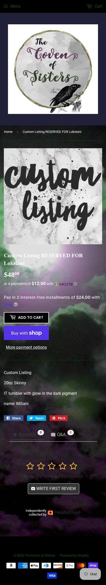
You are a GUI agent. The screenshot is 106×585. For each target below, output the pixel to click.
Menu (15, 6)
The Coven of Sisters (40, 555)
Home (8, 132)
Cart (98, 6)
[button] (53, 283)
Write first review (55, 488)
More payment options (26, 347)
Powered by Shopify (74, 555)
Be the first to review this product (53, 476)
